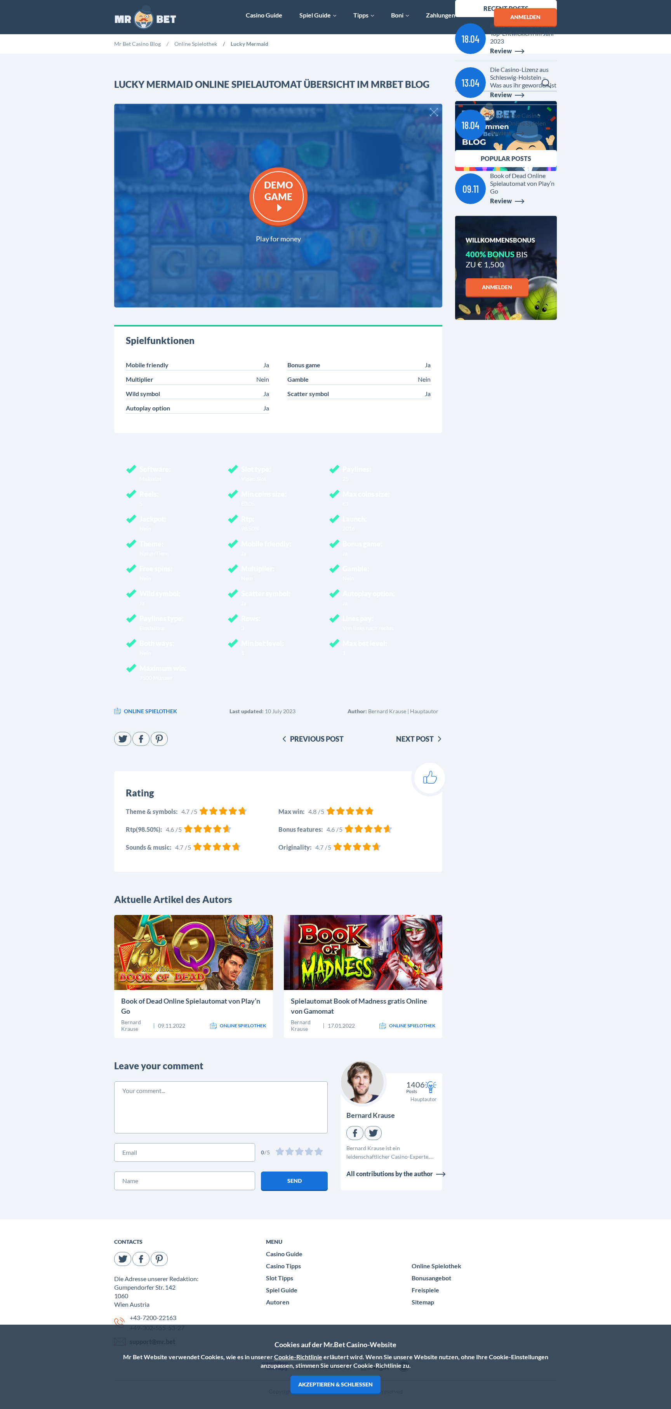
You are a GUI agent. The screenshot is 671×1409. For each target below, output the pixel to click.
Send (294, 1180)
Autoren (277, 1302)
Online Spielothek (436, 1265)
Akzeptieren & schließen (335, 1384)
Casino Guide (284, 1253)
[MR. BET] (145, 17)
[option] (137, 45)
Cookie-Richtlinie (298, 1356)
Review (146, 967)
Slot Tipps (279, 1278)
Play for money (278, 238)
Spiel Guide (281, 1290)
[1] (280, 1152)
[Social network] (122, 739)
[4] (310, 1152)
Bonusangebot (431, 1278)
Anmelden (497, 287)
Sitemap (423, 1302)
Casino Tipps (283, 1265)
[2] (290, 1152)
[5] (319, 1152)
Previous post (317, 739)
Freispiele (425, 1290)
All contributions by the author (389, 1173)
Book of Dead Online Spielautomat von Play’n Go (190, 1006)
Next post (415, 739)
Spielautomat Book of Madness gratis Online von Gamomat (359, 1006)
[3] (300, 1152)
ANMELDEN (525, 17)
